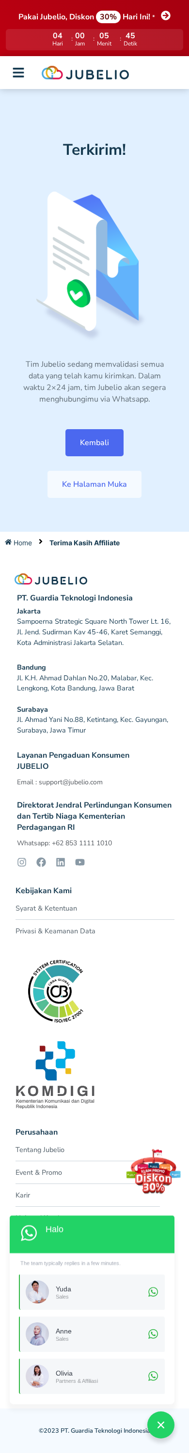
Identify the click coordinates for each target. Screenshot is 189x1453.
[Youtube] (80, 862)
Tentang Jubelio (40, 1149)
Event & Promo (39, 1172)
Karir (23, 1195)
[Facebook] (41, 862)
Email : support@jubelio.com (60, 782)
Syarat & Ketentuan (46, 908)
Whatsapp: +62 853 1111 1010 (64, 843)
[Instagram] (22, 862)
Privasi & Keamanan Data (55, 931)
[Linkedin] (60, 862)
